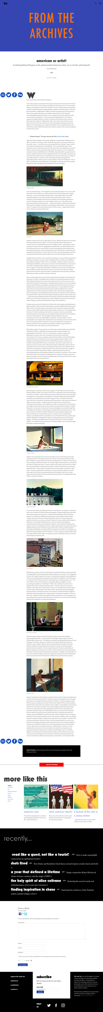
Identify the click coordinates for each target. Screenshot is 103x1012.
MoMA (10, 797)
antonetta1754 (52, 69)
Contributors (15, 985)
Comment (21, 922)
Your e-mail (40, 987)
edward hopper (12, 791)
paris (9, 801)
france (10, 793)
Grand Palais (61, 136)
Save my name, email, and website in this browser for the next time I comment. (42, 956)
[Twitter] (9, 95)
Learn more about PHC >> (87, 995)
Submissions (14, 981)
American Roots (31, 811)
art (8, 789)
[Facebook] (14, 95)
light (9, 795)
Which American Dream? (60, 811)
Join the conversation (51, 764)
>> (88, 988)
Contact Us (14, 989)
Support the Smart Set (18, 976)
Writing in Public (31, 752)
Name (20, 943)
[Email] (3, 95)
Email (19, 948)
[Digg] (20, 95)
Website (20, 952)
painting (10, 799)
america (10, 787)
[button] (20, 914)
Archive (49, 78)
